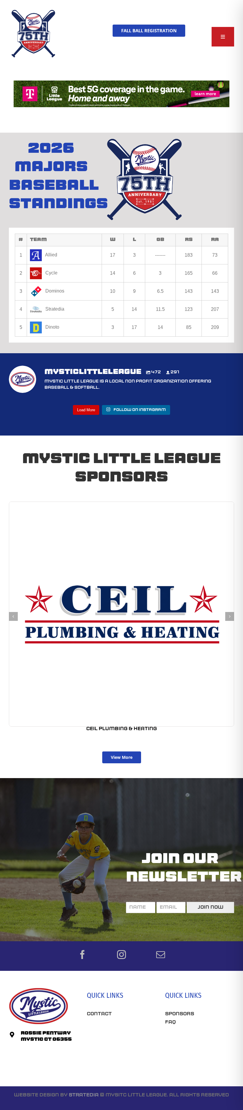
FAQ (170, 1022)
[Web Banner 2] (121, 83)
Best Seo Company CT (118, 1031)
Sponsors (179, 1014)
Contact (99, 1014)
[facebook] (82, 954)
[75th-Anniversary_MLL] (33, 11)
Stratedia (84, 1095)
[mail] (160, 954)
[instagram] (121, 954)
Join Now (210, 907)
